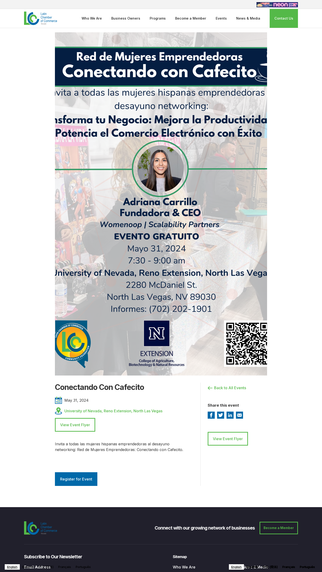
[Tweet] (220, 415)
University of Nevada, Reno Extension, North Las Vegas (113, 411)
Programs (158, 18)
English (12, 567)
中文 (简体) (46, 567)
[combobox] (12, 567)
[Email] (239, 415)
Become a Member (190, 18)
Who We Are (92, 18)
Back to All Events (230, 387)
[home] (40, 18)
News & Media (248, 18)
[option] (28, 567)
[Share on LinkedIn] (230, 415)
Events (221, 18)
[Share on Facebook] (211, 415)
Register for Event (76, 479)
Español (28, 567)
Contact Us (283, 18)
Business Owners (125, 18)
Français (64, 567)
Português (83, 567)
